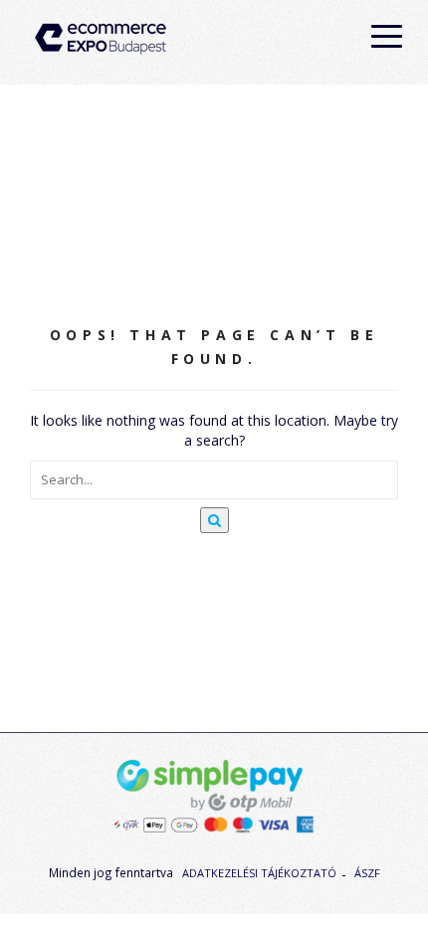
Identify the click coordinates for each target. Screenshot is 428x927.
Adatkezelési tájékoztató (259, 872)
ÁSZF (367, 872)
